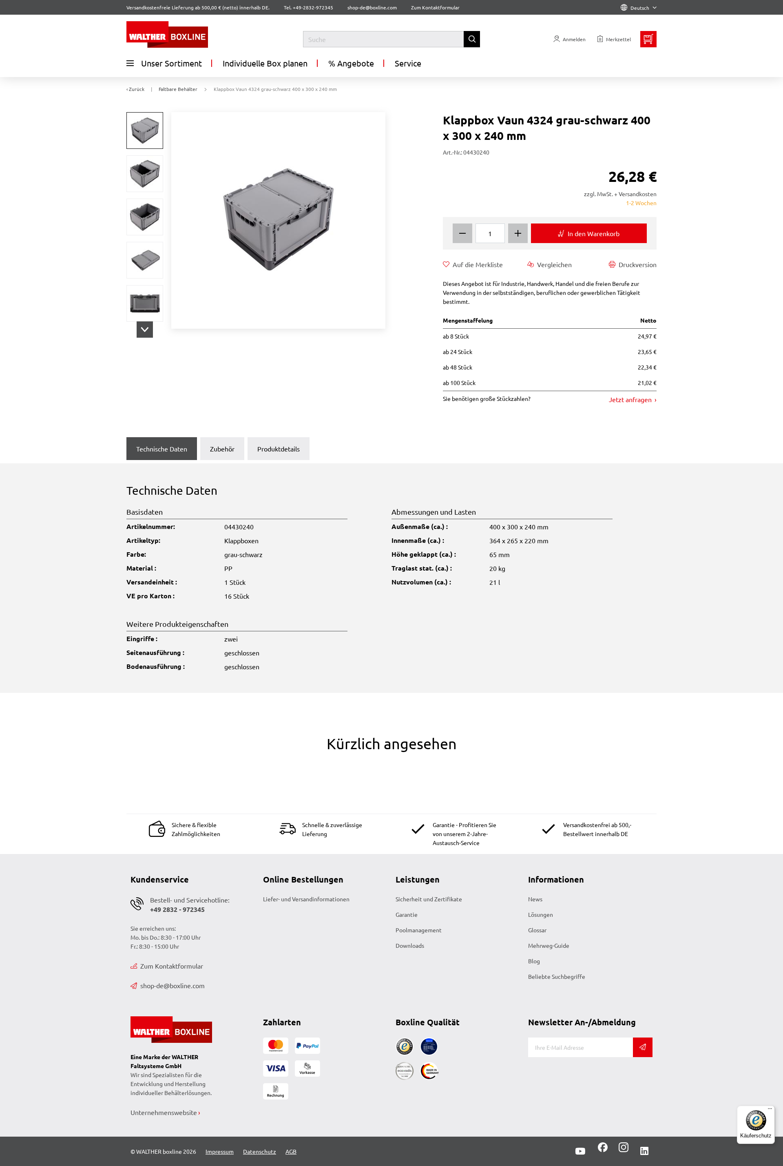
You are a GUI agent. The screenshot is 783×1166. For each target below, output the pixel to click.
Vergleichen (554, 264)
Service (408, 63)
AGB (290, 1151)
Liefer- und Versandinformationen (306, 899)
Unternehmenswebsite (163, 1112)
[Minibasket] (648, 39)
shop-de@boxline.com (172, 985)
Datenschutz (259, 1151)
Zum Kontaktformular (435, 7)
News (535, 899)
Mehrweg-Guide (548, 945)
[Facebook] (603, 1150)
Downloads (410, 945)
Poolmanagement (419, 930)
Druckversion (638, 264)
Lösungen (540, 914)
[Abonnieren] (642, 1047)
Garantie (407, 914)
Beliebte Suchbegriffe (556, 976)
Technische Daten (161, 449)
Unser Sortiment (171, 63)
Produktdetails (278, 449)
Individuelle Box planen (265, 63)
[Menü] (770, 1110)
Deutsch (639, 7)
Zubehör (222, 449)
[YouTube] (580, 1151)
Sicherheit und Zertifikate (429, 899)
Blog (534, 961)
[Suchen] (472, 39)
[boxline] (192, 34)
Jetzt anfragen (631, 399)
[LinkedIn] (644, 1151)
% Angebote (351, 63)
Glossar (537, 930)
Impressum (220, 1151)
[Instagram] (622, 1150)
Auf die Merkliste (478, 264)
